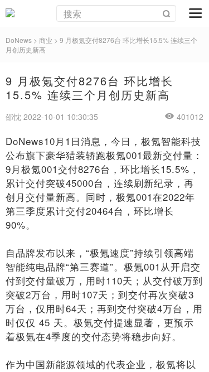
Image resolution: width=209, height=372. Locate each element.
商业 (45, 40)
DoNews (19, 40)
